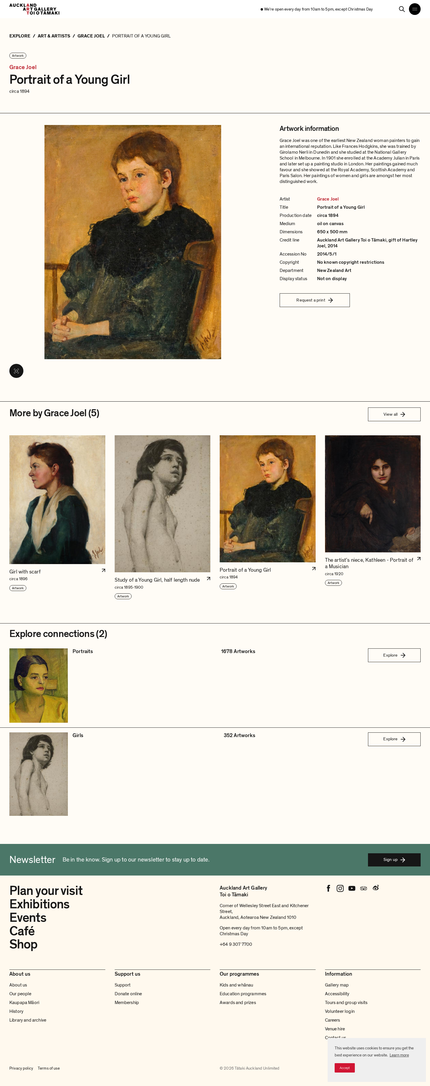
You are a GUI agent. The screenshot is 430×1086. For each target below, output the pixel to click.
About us (18, 985)
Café (22, 931)
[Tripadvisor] (363, 888)
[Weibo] (375, 888)
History (16, 1011)
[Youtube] (351, 888)
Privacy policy (21, 1068)
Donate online (128, 994)
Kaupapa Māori (24, 1002)
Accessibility (337, 994)
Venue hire (335, 1029)
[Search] (402, 9)
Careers (332, 1020)
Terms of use (49, 1068)
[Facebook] (328, 888)
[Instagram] (340, 888)
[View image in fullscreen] (16, 371)
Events (27, 917)
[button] (57, 517)
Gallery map (337, 985)
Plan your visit (45, 890)
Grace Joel (23, 67)
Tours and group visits (346, 1002)
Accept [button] (345, 1068)
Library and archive (27, 1020)
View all (390, 414)
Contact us (335, 1037)
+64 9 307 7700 (236, 944)
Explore (390, 655)
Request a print (310, 300)
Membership (127, 1002)
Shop (23, 944)
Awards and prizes (238, 1002)
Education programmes (243, 994)
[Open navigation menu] (415, 9)
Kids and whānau (236, 985)
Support (123, 985)
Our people (20, 994)
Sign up (390, 859)
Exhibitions (39, 904)
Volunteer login (340, 1011)
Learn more (399, 1055)
